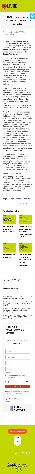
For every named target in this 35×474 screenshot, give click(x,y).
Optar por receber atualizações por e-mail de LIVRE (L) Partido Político (18, 392)
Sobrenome (10, 356)
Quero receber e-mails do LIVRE (18, 382)
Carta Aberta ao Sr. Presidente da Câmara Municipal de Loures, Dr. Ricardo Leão (25, 260)
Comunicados (8, 34)
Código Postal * (12, 367)
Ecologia (11, 199)
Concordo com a (16, 376)
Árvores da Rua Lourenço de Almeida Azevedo (8, 229)
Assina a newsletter (17, 431)
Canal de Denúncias (17, 440)
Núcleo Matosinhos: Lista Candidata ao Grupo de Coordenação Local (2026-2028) (16, 310)
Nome (8, 350)
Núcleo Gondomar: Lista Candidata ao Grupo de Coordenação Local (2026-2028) (17, 303)
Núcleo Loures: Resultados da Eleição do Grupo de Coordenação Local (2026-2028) (17, 316)
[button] (32, 16)
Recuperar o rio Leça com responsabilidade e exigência (13, 297)
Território (26, 199)
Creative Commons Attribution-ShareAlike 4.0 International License (17, 466)
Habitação (19, 199)
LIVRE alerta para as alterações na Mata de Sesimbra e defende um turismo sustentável (25, 232)
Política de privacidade (17, 471)
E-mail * (9, 362)
